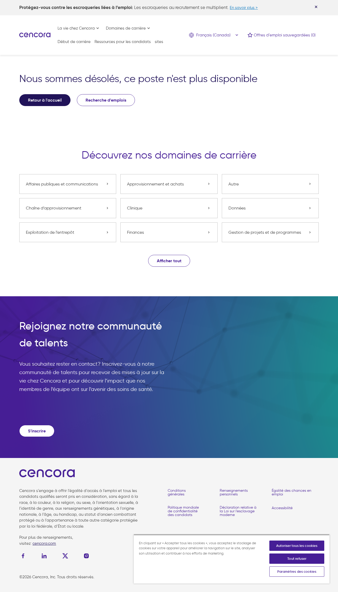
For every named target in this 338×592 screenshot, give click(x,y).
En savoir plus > (244, 7)
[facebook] (24, 556)
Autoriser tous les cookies (296, 545)
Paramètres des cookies (296, 571)
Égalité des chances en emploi (291, 492)
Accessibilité (282, 508)
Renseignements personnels (234, 492)
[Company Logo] (34, 34)
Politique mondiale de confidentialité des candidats (183, 511)
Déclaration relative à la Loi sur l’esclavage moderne (238, 511)
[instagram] (86, 556)
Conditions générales (177, 492)
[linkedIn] (44, 556)
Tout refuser (296, 558)
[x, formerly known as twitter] (65, 556)
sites (159, 41)
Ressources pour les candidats (123, 41)
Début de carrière (74, 41)
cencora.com (44, 543)
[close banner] (316, 6)
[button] (169, 261)
